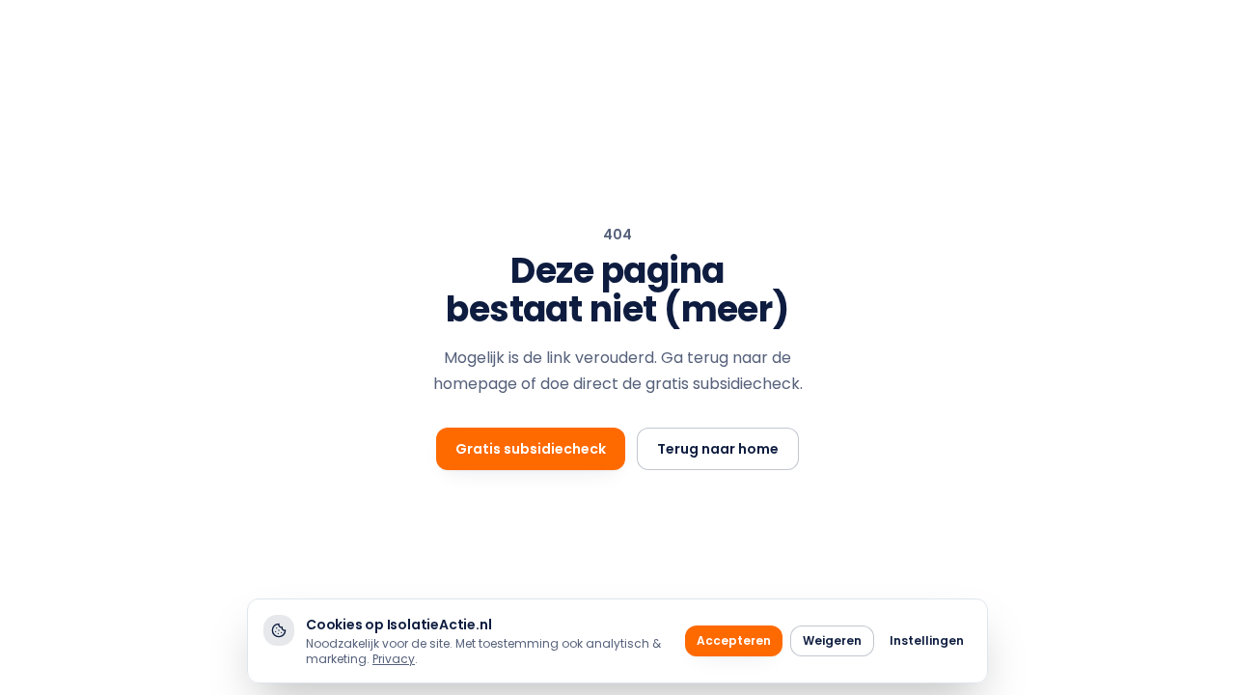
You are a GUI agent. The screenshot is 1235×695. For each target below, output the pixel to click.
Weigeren (832, 640)
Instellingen (927, 640)
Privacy (393, 659)
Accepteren (734, 640)
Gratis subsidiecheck (530, 449)
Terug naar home (718, 449)
